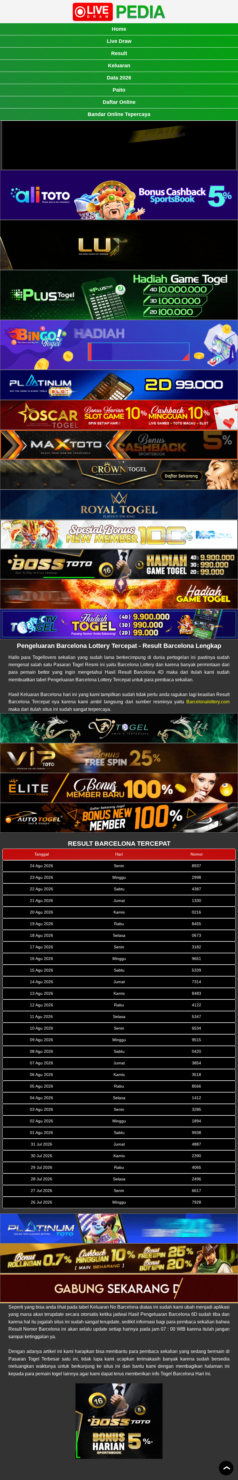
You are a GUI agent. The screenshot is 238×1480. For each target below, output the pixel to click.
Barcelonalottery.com (208, 701)
